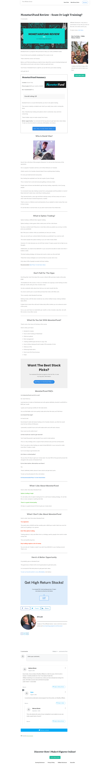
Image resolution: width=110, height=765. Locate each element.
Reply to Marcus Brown (59, 721)
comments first (63, 651)
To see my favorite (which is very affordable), (33, 572)
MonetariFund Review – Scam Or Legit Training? (51, 14)
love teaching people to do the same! (52, 626)
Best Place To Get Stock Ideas (38, 265)
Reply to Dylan (61, 703)
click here (80, 30)
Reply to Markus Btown (59, 686)
